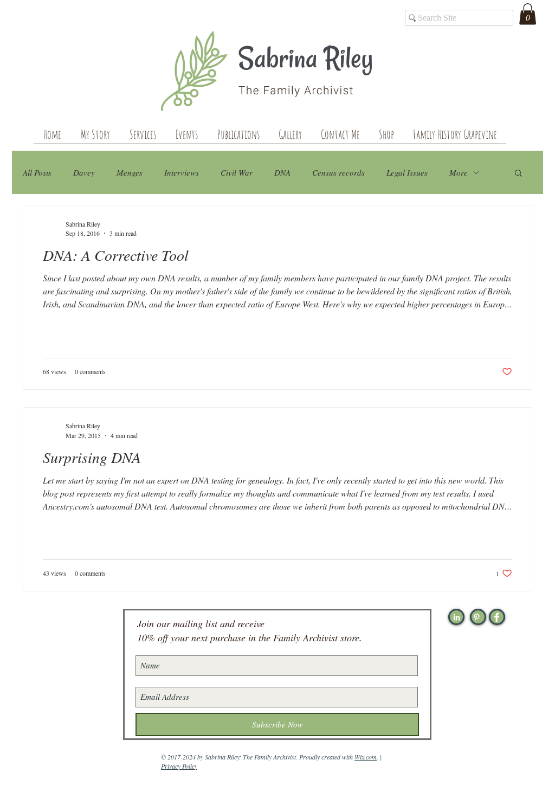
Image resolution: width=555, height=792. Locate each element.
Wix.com (365, 756)
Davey (84, 172)
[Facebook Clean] (496, 617)
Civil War (237, 172)
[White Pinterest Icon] (476, 617)
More (458, 172)
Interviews (181, 172)
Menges (130, 172)
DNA (282, 172)
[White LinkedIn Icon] (456, 617)
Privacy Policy (179, 766)
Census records (338, 172)
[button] (528, 13)
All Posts (37, 172)
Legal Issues (407, 172)
